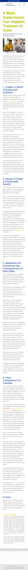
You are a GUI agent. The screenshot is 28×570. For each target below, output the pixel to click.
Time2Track (13, 566)
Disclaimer (21, 567)
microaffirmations (19, 230)
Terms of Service (14, 567)
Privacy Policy (7, 567)
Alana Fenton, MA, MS (9, 34)
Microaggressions (13, 101)
